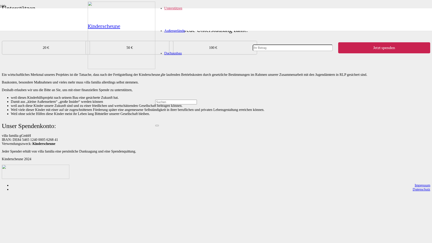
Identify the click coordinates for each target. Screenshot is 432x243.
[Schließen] (157, 125)
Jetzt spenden (384, 48)
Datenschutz (421, 189)
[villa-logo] (121, 68)
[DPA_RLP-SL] (35, 178)
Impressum (422, 185)
